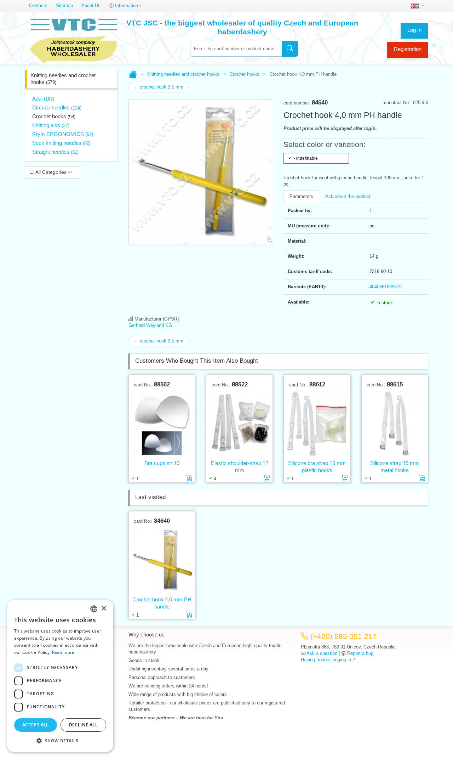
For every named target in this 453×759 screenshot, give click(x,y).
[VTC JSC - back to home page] (73, 40)
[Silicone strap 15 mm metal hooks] (395, 424)
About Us (91, 5)
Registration (408, 49)
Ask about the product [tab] (348, 196)
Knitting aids (50, 125)
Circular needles (56, 107)
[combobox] (236, 49)
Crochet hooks (53, 116)
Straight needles (55, 152)
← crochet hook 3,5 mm (158, 87)
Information (126, 5)
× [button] (103, 608)
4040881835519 (385, 286)
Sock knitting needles (61, 143)
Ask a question (321, 653)
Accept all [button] (35, 725)
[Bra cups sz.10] (162, 424)
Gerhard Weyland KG (150, 325)
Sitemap (64, 5)
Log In (414, 30)
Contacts (38, 5)
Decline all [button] (83, 725)
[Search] (290, 49)
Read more (63, 652)
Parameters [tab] (301, 196)
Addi (43, 99)
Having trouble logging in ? (328, 659)
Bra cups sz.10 (161, 463)
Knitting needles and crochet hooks (63, 78)
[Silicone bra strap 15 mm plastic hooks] (317, 424)
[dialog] (60, 676)
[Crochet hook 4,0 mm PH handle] (162, 560)
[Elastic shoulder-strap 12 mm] (239, 424)
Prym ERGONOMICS (62, 134)
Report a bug (360, 653)
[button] (60, 740)
